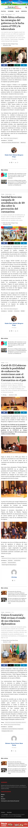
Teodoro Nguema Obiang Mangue (9, 564)
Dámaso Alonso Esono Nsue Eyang (10, 640)
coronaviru (4, 562)
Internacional (7, 612)
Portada (2, 14)
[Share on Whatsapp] (17, 65)
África (13, 612)
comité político (17, 560)
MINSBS (22, 311)
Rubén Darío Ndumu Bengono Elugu (10, 43)
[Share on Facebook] (4, 65)
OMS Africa (23, 142)
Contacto (3, 812)
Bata (2, 796)
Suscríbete (9, 812)
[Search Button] (26, 7)
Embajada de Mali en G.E (7, 731)
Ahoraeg (4, 395)
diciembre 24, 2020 (7, 45)
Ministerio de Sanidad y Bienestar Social (10, 142)
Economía (10, 11)
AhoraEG (6, 814)
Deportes (24, 11)
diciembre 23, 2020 (7, 224)
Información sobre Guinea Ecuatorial (10, 801)
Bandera (3, 798)
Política (3, 11)
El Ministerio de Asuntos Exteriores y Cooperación (12, 728)
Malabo (3, 794)
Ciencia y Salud (8, 14)
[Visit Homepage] (13, 7)
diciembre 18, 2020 (13, 395)
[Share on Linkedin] (24, 65)
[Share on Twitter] (11, 65)
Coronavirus (16, 311)
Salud (17, 11)
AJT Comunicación (17, 816)
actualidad (10, 140)
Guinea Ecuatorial (12, 562)
